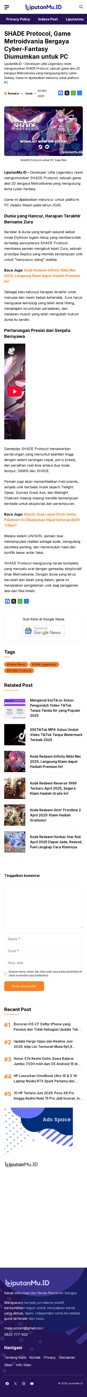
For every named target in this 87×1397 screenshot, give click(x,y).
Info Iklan (23, 1365)
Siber (8, 1365)
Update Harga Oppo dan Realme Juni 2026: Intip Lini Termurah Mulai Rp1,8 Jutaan (43, 1046)
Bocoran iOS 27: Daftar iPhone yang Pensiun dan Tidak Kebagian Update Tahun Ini (48, 1029)
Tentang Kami (15, 1357)
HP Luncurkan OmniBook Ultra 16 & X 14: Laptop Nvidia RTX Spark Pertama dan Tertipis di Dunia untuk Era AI (45, 1081)
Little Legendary (45, 664)
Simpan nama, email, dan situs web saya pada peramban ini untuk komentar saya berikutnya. (45, 973)
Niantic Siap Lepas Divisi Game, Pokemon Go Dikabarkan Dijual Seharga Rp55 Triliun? (42, 519)
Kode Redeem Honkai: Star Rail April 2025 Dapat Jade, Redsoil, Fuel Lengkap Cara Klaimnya (56, 842)
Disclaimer (67, 1357)
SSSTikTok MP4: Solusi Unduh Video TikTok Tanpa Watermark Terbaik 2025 (56, 734)
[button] (81, 7)
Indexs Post (48, 19)
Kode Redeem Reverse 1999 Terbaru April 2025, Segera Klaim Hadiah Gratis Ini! (53, 788)
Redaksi (13, 93)
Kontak (35, 1357)
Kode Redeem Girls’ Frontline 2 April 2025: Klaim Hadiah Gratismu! (55, 815)
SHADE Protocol (20, 670)
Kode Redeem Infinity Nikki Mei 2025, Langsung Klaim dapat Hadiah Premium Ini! (42, 275)
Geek (29, 93)
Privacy (50, 1357)
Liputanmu (75, 19)
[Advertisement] (43, 1215)
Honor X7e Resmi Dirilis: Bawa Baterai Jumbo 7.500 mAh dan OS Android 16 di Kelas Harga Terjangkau (45, 1063)
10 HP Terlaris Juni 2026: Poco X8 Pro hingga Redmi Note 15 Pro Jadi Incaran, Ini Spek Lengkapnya (47, 1098)
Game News (17, 664)
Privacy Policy (18, 19)
